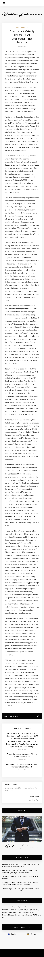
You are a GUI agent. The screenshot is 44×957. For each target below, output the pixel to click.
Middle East (25, 912)
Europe (29, 909)
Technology (28, 915)
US (3, 918)
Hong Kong (13, 912)
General (35, 909)
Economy (23, 909)
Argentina (10, 907)
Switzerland (19, 915)
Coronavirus (22, 27)
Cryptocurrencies (8, 909)
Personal (5, 915)
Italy (19, 912)
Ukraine (38, 915)
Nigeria (32, 912)
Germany (5, 912)
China (22, 907)
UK (34, 915)
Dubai (17, 909)
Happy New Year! (33, 800)
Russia (11, 915)
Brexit (17, 907)
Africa (4, 907)
